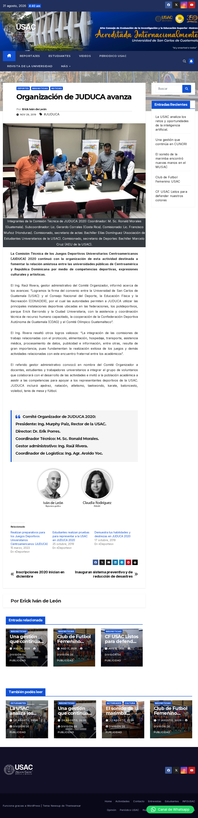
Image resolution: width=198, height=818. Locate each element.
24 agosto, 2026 (73, 720)
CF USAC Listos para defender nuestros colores (171, 196)
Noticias (56, 88)
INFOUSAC (189, 801)
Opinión (111, 809)
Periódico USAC (129, 809)
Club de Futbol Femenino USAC (74, 641)
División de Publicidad (18, 657)
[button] (184, 61)
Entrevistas (154, 801)
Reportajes (30, 56)
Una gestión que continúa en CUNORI (25, 641)
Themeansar (73, 805)
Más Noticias (40, 88)
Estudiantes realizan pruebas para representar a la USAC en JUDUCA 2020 (71, 536)
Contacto (138, 801)
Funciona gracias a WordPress (22, 805)
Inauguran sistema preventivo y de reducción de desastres (103, 574)
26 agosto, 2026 (25, 720)
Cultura (130, 703)
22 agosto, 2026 (121, 720)
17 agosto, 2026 (170, 720)
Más (65, 66)
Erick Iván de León (34, 109)
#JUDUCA (52, 114)
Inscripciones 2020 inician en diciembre (40, 574)
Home (108, 801)
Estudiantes (60, 56)
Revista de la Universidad (30, 66)
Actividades (114, 703)
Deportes (23, 88)
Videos (85, 56)
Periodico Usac (112, 56)
